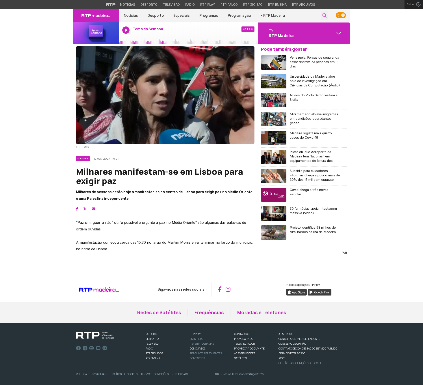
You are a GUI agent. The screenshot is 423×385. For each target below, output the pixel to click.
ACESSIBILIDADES (244, 353)
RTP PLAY (195, 334)
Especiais (181, 15)
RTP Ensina (277, 4)
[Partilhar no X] (85, 208)
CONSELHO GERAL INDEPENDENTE (299, 339)
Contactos (197, 358)
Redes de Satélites (159, 312)
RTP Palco (229, 4)
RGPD (281, 358)
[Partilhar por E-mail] (93, 208)
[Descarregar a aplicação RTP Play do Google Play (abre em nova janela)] (320, 291)
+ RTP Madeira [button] (273, 15)
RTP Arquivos (303, 4)
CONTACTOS (241, 334)
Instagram (91, 348)
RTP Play (207, 4)
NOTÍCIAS (151, 334)
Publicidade (180, 374)
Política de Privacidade (92, 374)
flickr (104, 348)
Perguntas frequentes (206, 353)
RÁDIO (149, 348)
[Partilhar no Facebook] (77, 208)
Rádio (190, 4)
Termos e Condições (155, 374)
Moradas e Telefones (261, 312)
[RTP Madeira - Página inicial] (96, 15)
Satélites (240, 358)
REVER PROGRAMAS (202, 344)
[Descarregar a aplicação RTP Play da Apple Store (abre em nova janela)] (296, 291)
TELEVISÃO (151, 344)
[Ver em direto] (96, 33)
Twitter (85, 348)
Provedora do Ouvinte (249, 348)
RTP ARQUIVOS (154, 353)
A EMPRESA (285, 334)
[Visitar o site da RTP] (111, 4)
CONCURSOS (198, 348)
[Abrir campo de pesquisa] (324, 15)
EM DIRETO (196, 339)
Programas (208, 15)
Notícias (127, 4)
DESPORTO (152, 339)
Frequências (209, 312)
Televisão (171, 4)
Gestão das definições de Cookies (300, 363)
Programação (239, 15)
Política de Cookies (124, 374)
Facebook (78, 348)
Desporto (149, 4)
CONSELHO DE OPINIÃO (292, 344)
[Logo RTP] (95, 335)
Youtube (98, 348)
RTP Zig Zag (253, 4)
